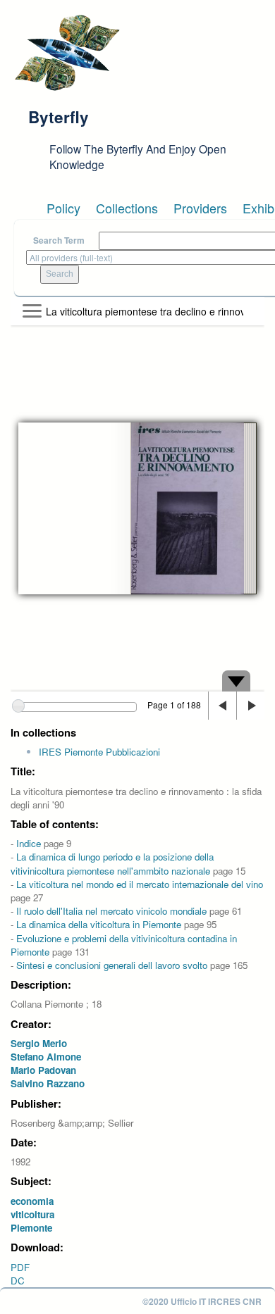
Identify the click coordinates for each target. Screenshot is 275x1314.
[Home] (67, 53)
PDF (20, 1267)
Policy (63, 208)
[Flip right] (250, 706)
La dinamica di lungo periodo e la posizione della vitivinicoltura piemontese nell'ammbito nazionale (112, 863)
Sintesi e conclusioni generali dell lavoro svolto (111, 965)
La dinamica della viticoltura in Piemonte (98, 924)
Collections (127, 208)
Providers (200, 208)
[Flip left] (222, 706)
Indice (28, 843)
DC (18, 1280)
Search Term (59, 240)
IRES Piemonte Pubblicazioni (99, 751)
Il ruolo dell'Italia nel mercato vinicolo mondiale (111, 911)
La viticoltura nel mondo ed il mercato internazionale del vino (139, 884)
